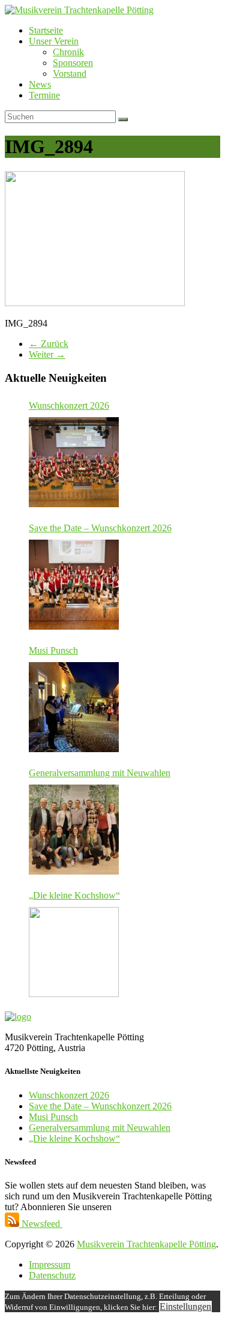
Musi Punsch (53, 650)
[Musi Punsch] (74, 707)
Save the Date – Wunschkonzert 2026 (100, 528)
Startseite (46, 30)
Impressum (49, 1264)
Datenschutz (52, 1275)
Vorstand (69, 73)
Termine (44, 95)
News (40, 84)
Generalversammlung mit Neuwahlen (99, 773)
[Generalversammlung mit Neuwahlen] (74, 830)
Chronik (68, 52)
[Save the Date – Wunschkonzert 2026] (74, 585)
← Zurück (48, 344)
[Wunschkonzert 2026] (74, 462)
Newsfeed (40, 1224)
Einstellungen (185, 1306)
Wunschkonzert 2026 (69, 405)
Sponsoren (73, 63)
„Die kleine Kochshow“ (74, 895)
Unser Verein (54, 41)
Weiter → (47, 354)
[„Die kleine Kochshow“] (74, 952)
